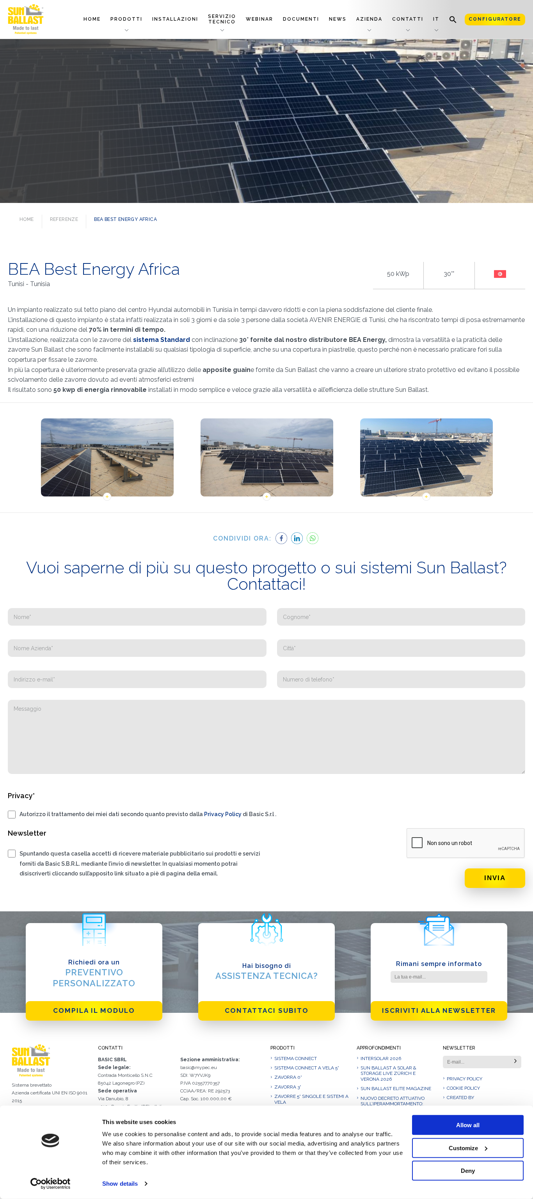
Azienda (369, 19)
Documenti (301, 19)
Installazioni (175, 19)
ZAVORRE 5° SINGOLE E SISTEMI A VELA (311, 1099)
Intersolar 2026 (381, 1058)
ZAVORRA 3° (287, 1087)
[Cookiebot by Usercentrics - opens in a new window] (50, 1184)
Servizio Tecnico (222, 19)
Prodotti (126, 19)
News (337, 19)
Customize (463, 1147)
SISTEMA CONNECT (295, 1058)
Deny (468, 1170)
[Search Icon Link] (453, 19)
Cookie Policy (463, 1088)
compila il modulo (94, 1010)
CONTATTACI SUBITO (267, 1010)
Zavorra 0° (288, 1077)
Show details (120, 1183)
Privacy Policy (223, 814)
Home (92, 19)
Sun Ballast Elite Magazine (396, 1088)
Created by (460, 1097)
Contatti (407, 19)
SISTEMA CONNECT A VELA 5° (306, 1068)
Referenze (64, 219)
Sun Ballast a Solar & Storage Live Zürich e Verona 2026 (388, 1073)
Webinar (259, 19)
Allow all (468, 1125)
